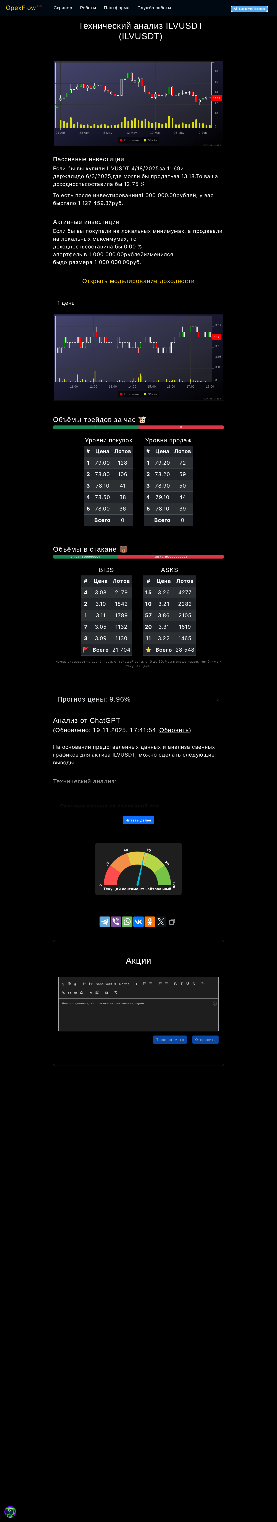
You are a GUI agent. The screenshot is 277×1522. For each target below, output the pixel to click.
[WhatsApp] (127, 921)
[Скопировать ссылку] (172, 921)
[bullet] (151, 983)
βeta (40, 5)
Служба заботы (154, 7)
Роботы (88, 7)
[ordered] (145, 983)
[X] (161, 921)
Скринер (63, 7)
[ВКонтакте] (138, 921)
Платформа (117, 7)
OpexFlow (21, 7)
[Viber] (116, 921)
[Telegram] (105, 921)
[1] (85, 983)
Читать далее (138, 820)
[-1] (160, 983)
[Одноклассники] (150, 921)
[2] (91, 983)
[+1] (166, 983)
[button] (105, 983)
